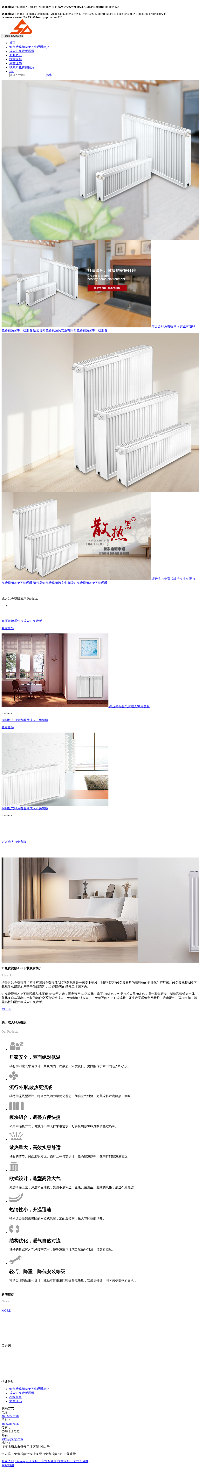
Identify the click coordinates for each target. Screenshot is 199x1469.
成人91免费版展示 (21, 51)
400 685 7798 (10, 1416)
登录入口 (8, 1461)
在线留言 (15, 1397)
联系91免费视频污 (21, 67)
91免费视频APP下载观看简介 (29, 47)
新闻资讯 (15, 55)
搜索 (49, 75)
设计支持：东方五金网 (41, 1461)
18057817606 (10, 1423)
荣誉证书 (15, 63)
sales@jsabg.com (12, 1439)
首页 (12, 42)
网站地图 (8, 1465)
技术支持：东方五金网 (72, 1461)
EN (11, 71)
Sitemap (20, 1461)
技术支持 (15, 59)
